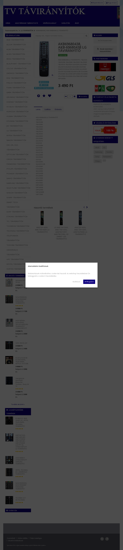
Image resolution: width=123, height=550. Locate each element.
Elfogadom (90, 282)
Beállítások (76, 282)
